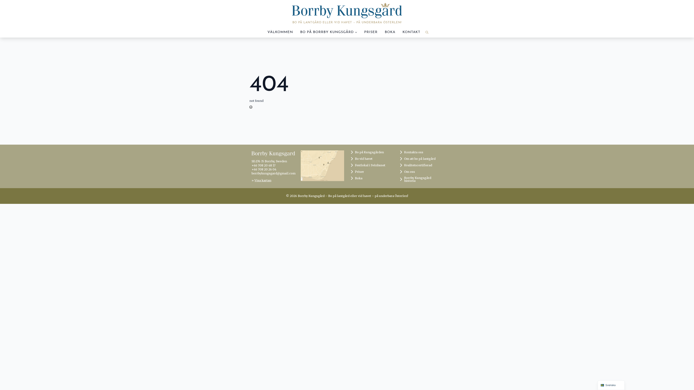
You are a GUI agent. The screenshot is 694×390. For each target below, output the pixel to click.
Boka (390, 32)
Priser (371, 32)
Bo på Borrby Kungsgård (327, 32)
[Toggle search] (427, 32)
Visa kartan (262, 180)
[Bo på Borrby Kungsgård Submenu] (357, 32)
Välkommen (280, 32)
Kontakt (411, 32)
